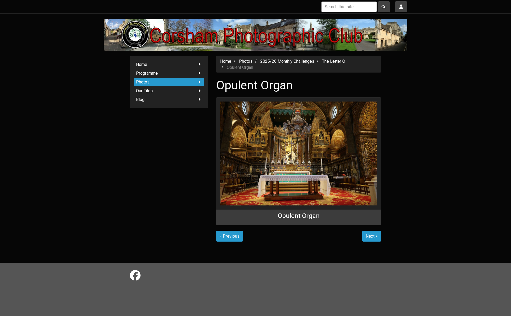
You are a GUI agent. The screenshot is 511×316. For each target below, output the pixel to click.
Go (383, 6)
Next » (372, 236)
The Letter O (333, 61)
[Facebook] (135, 275)
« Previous (230, 236)
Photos (143, 82)
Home (141, 64)
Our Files (144, 90)
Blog (140, 99)
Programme (147, 73)
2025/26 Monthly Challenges (287, 61)
